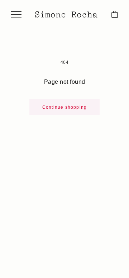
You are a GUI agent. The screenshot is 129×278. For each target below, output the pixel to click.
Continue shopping (64, 107)
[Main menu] (16, 15)
